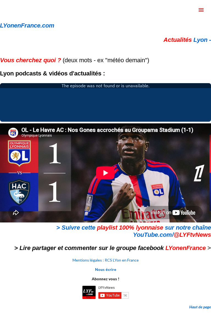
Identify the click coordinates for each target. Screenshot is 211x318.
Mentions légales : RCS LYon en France (106, 260)
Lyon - (187, 39)
